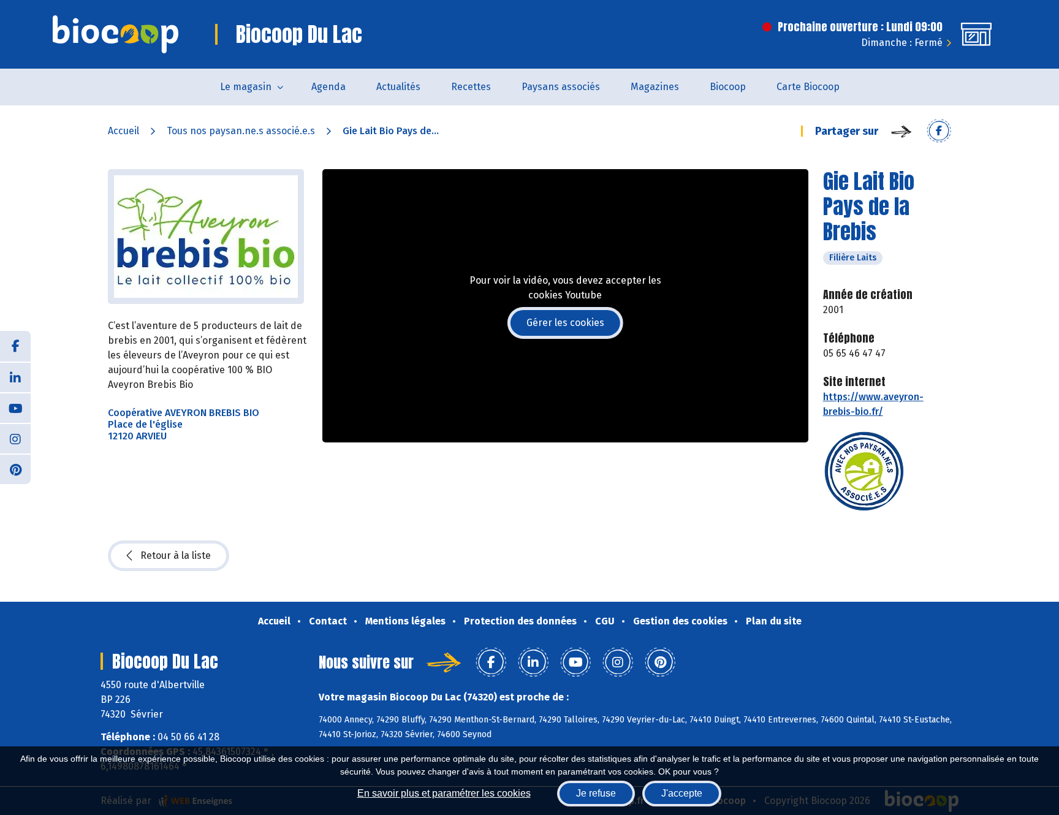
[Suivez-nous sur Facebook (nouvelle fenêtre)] (15, 346)
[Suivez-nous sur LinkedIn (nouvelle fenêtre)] (15, 377)
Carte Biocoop (808, 87)
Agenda (328, 87)
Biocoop (728, 87)
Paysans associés (561, 87)
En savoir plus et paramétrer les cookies (444, 793)
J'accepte (681, 793)
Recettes (471, 87)
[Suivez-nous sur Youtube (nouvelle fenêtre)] (15, 407)
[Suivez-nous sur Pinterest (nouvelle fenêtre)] (15, 468)
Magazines (655, 87)
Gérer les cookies (565, 322)
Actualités (398, 87)
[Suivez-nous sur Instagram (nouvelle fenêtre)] (15, 438)
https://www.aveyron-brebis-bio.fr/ (873, 404)
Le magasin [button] (245, 87)
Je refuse (596, 793)
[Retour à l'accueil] (115, 34)
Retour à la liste (175, 555)
